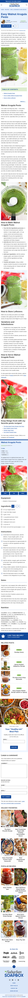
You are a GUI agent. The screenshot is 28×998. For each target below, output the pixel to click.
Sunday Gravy (19, 652)
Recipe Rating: (6, 780)
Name (3, 785)
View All (22, 101)
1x (12, 506)
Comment (4, 763)
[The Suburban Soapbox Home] (14, 5)
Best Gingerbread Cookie (21, 859)
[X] (15, 980)
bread (11, 375)
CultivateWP (23, 996)
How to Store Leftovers (10, 98)
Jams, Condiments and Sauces (18, 9)
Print (22, 493)
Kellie (8, 20)
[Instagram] (9, 980)
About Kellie (14, 985)
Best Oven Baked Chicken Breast (21, 916)
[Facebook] (12, 980)
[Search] (26, 5)
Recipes (7, 9)
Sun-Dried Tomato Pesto (10, 432)
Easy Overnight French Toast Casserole (7, 859)
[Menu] (1, 5)
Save (5, 493)
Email (5, 739)
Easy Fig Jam (20, 939)
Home (2, 9)
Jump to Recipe (6, 25)
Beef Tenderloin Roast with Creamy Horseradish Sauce (20, 833)
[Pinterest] (18, 980)
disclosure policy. (23, 30)
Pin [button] (14, 493)
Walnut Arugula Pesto (9, 93)
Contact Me (14, 988)
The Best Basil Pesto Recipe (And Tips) (14, 426)
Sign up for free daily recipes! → (14, 1)
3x (18, 506)
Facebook (11, 437)
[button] (21, 21)
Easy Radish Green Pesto (10, 428)
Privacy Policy (4, 996)
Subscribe (14, 747)
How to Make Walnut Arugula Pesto (13, 95)
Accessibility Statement (12, 996)
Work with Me (14, 991)
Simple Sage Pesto (9, 430)
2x (15, 506)
